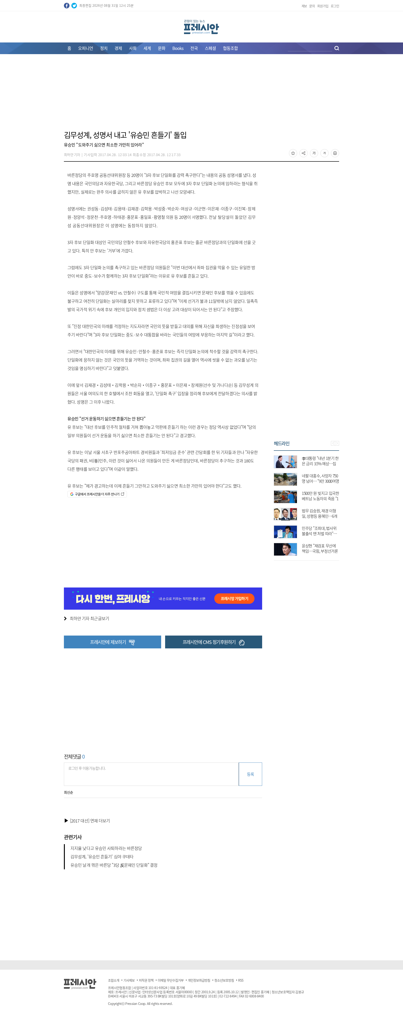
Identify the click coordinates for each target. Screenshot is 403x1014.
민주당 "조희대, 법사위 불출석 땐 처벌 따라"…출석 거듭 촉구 (319, 533)
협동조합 (230, 48)
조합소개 (113, 980)
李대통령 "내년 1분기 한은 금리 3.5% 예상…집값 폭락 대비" (320, 463)
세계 (147, 48)
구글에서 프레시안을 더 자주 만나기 (97, 494)
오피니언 (85, 48)
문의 (312, 5)
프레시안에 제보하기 (108, 642)
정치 (104, 48)
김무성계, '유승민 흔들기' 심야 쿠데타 (101, 856)
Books (177, 48)
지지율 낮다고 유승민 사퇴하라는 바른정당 (106, 848)
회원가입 (322, 5)
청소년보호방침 (224, 980)
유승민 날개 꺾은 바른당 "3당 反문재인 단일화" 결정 (113, 865)
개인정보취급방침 (199, 980)
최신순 (68, 792)
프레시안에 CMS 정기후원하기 (209, 642)
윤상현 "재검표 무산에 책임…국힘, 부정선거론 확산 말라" (320, 551)
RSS (240, 980)
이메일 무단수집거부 (171, 980)
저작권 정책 (146, 980)
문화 (161, 48)
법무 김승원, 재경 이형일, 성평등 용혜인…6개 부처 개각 (319, 516)
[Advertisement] (201, 95)
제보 (304, 5)
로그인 (335, 5)
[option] (306, 503)
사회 (132, 48)
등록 (250, 774)
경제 (118, 48)
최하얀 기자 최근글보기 (89, 618)
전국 (194, 48)
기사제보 (129, 980)
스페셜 (210, 48)
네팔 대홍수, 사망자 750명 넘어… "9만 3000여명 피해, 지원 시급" (320, 481)
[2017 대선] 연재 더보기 (90, 821)
